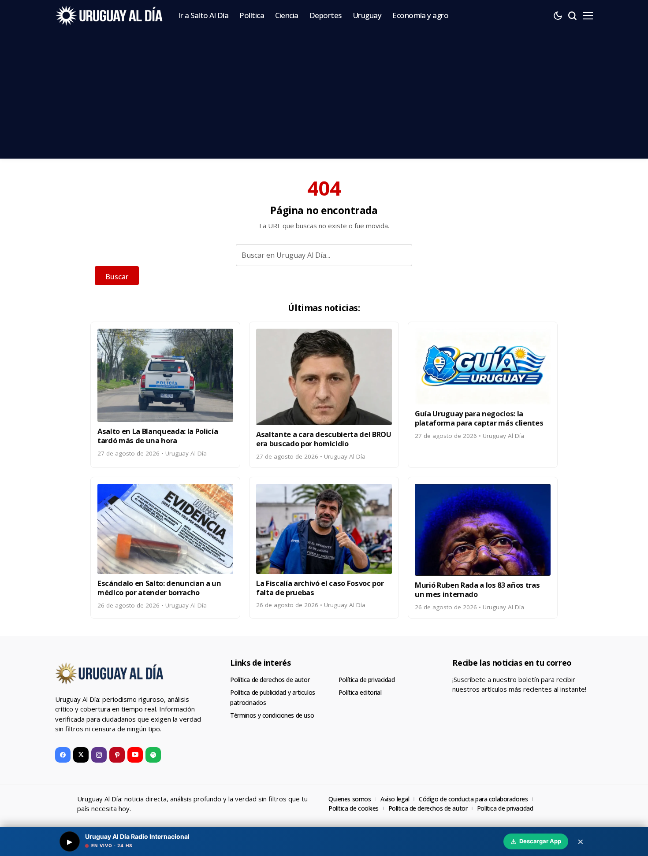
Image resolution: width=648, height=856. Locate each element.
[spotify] (153, 755)
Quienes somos (349, 799)
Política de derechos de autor (269, 679)
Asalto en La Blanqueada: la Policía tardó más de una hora (157, 435)
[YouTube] (135, 755)
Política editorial (360, 692)
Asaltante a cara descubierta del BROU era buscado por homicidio (323, 438)
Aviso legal (394, 799)
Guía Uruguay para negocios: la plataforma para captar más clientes (479, 418)
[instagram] (99, 755)
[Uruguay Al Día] (110, 15)
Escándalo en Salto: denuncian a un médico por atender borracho (159, 587)
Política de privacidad (367, 679)
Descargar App (540, 841)
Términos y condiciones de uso (272, 715)
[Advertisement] (324, 97)
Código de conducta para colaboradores (473, 799)
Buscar (116, 277)
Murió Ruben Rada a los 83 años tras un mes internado (477, 589)
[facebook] (63, 755)
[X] (81, 755)
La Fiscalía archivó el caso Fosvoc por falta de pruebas (320, 587)
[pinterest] (117, 755)
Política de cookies (353, 808)
